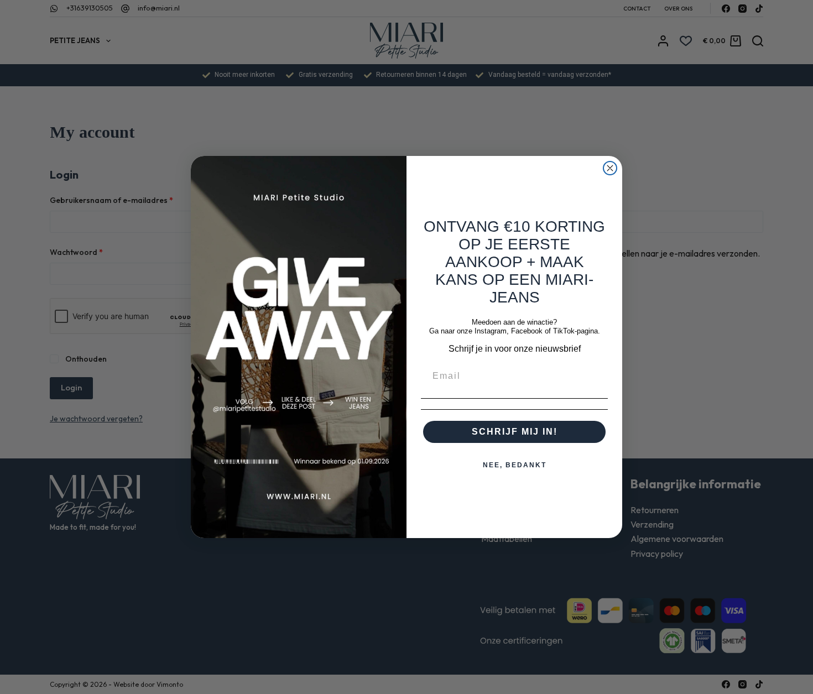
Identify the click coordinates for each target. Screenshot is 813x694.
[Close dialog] (610, 168)
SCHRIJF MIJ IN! (514, 431)
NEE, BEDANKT (514, 465)
